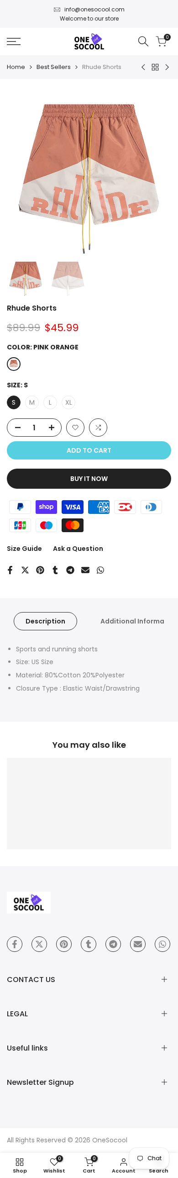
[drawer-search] (143, 41)
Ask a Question (78, 548)
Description (45, 621)
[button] (75, 427)
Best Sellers (54, 67)
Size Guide (24, 548)
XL (68, 402)
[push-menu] (14, 41)
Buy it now (89, 478)
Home (16, 67)
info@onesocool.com (94, 9)
